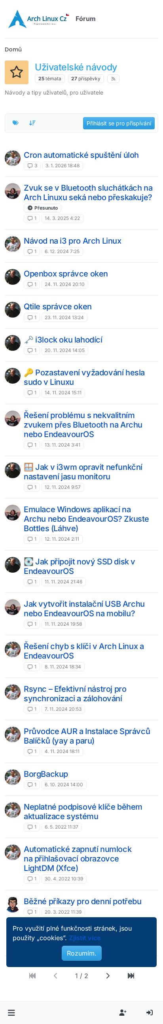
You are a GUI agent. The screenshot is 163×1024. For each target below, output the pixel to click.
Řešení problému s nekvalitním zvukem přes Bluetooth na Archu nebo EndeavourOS (83, 425)
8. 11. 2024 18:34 (63, 667)
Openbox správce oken (66, 273)
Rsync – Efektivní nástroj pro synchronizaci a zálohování (75, 693)
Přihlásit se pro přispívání (119, 123)
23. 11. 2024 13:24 (64, 317)
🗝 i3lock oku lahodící (63, 339)
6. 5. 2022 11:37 (61, 827)
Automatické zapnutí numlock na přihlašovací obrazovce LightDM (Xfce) (77, 858)
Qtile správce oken (58, 306)
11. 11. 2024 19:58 (63, 624)
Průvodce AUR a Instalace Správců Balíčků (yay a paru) (87, 736)
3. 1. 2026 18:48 (62, 165)
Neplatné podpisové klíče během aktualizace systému (83, 811)
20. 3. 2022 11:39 (63, 912)
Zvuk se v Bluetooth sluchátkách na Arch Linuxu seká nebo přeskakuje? (88, 192)
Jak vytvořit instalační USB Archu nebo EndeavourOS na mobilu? (84, 608)
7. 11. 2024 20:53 (63, 709)
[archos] (13, 158)
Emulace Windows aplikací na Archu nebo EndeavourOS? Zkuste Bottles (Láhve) (86, 519)
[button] (11, 1013)
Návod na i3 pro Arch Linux (72, 241)
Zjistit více (85, 938)
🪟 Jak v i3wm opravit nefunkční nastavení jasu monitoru (83, 471)
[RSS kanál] (113, 78)
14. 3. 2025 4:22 (62, 218)
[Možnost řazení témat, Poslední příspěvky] (33, 123)
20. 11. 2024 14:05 (65, 350)
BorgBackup (46, 774)
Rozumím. (82, 953)
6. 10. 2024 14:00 (64, 784)
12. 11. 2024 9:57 (63, 487)
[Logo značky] (38, 18)
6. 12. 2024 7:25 (62, 251)
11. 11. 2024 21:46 (63, 582)
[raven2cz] (13, 904)
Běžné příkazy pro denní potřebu (83, 901)
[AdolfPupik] (13, 191)
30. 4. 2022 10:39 (64, 879)
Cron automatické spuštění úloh (81, 155)
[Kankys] (13, 277)
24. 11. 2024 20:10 (65, 284)
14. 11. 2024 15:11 (63, 393)
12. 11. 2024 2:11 (62, 539)
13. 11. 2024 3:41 (62, 445)
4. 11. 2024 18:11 (62, 751)
